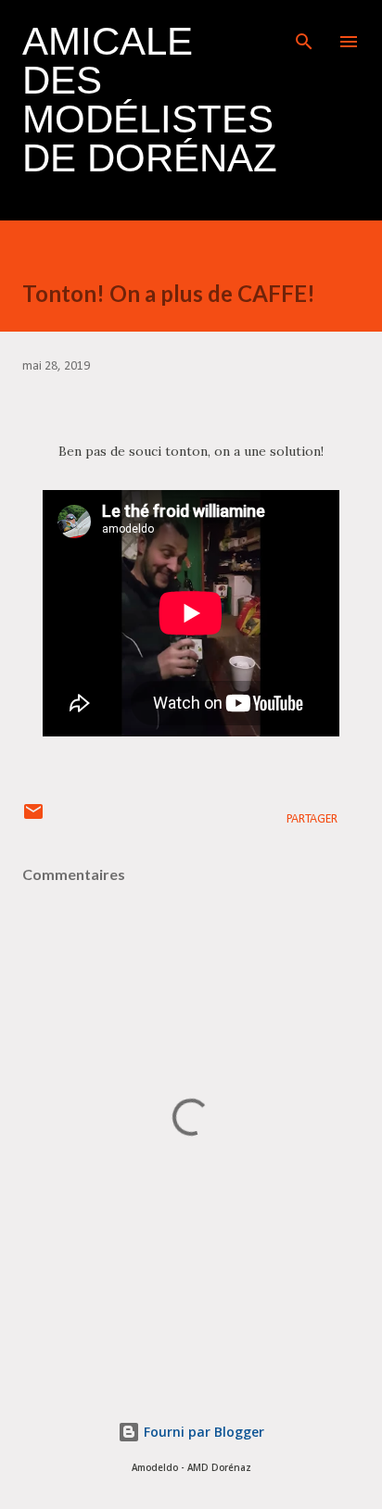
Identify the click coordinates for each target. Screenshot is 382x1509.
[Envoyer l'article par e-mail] (33, 819)
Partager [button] (311, 819)
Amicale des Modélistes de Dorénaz (149, 99)
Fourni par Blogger (202, 1431)
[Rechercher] (304, 33)
